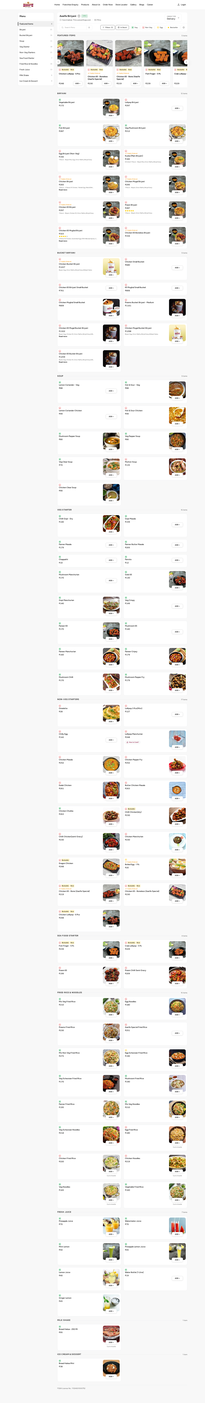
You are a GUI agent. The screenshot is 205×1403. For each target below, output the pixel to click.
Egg (161, 27)
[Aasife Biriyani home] (34, 4)
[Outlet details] (79, 16)
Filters (109, 27)
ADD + (77, 83)
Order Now (108, 4)
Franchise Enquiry (70, 4)
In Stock (123, 27)
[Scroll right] (186, 61)
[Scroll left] (58, 61)
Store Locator (121, 4)
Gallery (133, 4)
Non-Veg (148, 27)
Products (85, 4)
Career (150, 4)
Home (57, 4)
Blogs (141, 4)
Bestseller (174, 27)
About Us (96, 4)
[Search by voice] (88, 27)
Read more (63, 190)
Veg (136, 27)
